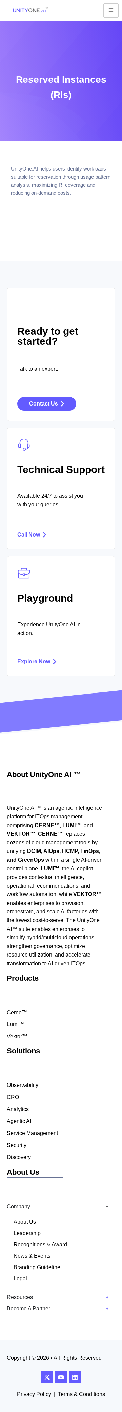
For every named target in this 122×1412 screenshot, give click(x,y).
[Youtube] (61, 1377)
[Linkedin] (75, 1377)
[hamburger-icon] (111, 10)
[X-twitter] (47, 1377)
